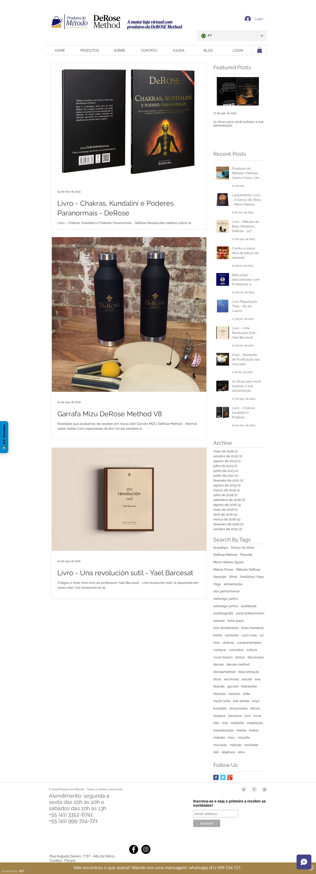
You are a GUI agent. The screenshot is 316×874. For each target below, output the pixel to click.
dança (240, 657)
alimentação (233, 584)
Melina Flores (223, 569)
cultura (251, 650)
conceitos (236, 650)
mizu (231, 737)
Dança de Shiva (242, 547)
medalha (237, 723)
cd (261, 635)
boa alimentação (226, 628)
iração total (221, 701)
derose (218, 664)
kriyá (255, 701)
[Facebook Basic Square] (216, 777)
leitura (255, 708)
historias (219, 694)
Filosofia (246, 555)
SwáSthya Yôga (252, 577)
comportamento (249, 642)
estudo (247, 679)
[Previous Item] (221, 91)
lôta (216, 723)
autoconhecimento (250, 613)
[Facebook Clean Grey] (254, 789)
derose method (238, 664)
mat (225, 723)
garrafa (233, 686)
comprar (219, 650)
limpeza (219, 716)
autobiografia (223, 613)
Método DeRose (248, 569)
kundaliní (220, 708)
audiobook (249, 606)
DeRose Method (225, 555)
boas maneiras (253, 628)
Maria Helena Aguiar (228, 562)
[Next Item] (257, 91)
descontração (248, 672)
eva (257, 679)
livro (248, 716)
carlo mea (249, 635)
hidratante (249, 686)
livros (257, 716)
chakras (228, 642)
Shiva (233, 577)
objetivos (228, 752)
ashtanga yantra (225, 598)
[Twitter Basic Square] (223, 777)
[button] (259, 50)
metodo (219, 737)
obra (241, 752)
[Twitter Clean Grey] (244, 789)
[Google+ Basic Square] (229, 777)
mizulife (244, 737)
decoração (256, 657)
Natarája (219, 577)
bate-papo (235, 620)
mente (241, 730)
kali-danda (241, 701)
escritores (231, 679)
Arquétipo (220, 547)
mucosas (220, 745)
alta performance (226, 591)
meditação (255, 723)
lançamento (238, 708)
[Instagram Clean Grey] (264, 789)
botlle (217, 635)
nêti (216, 752)
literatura (235, 716)
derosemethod (224, 672)
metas (253, 730)
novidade (251, 745)
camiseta (232, 635)
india (246, 694)
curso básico (222, 657)
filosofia (219, 686)
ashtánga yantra (225, 606)
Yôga (217, 584)
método (236, 745)
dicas (217, 679)
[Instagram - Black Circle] (145, 849)
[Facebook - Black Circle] (133, 849)
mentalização (223, 730)
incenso (234, 694)
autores (219, 620)
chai (216, 642)
